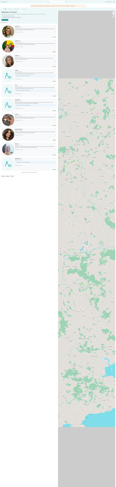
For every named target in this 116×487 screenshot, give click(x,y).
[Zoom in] (114, 12)
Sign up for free (5, 19)
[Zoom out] (114, 14)
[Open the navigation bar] (114, 2)
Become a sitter (109, 1)
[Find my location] (114, 17)
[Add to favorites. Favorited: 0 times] (55, 41)
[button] (61, 254)
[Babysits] (4, 2)
